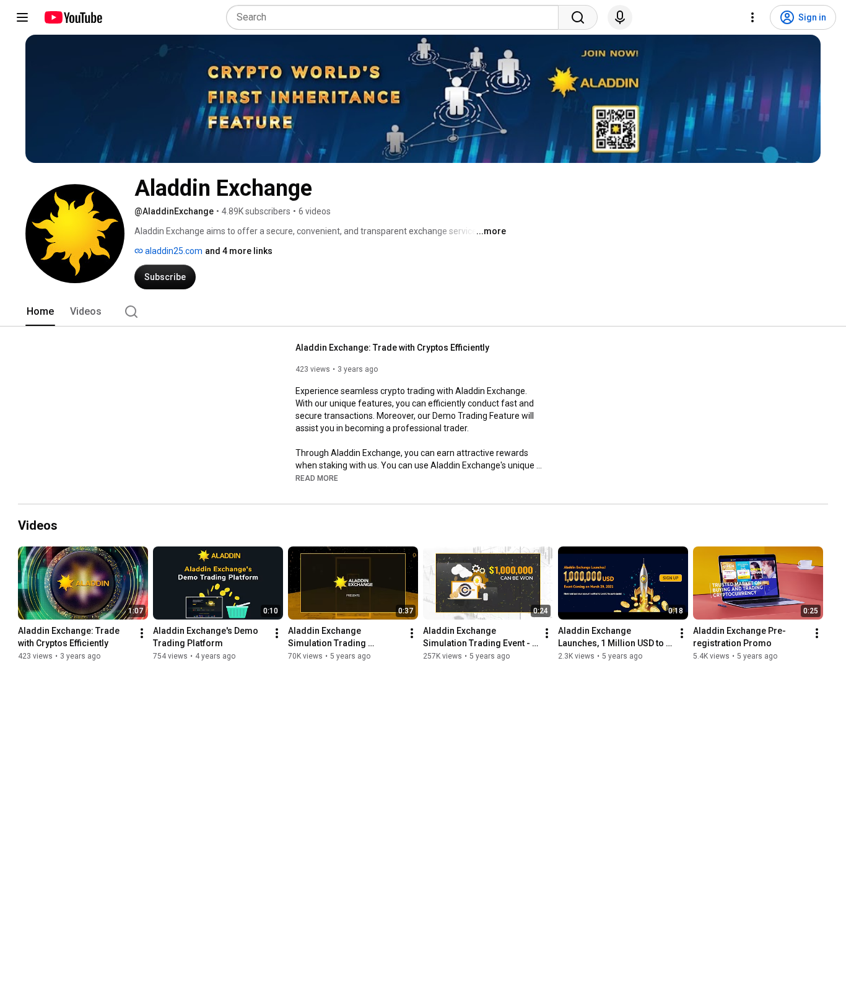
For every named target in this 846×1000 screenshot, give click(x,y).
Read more (316, 478)
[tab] (40, 312)
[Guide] (22, 17)
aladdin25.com (173, 251)
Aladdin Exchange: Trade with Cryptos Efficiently (392, 348)
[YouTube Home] (73, 17)
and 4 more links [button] (239, 251)
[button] (316, 477)
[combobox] (396, 17)
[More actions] (141, 633)
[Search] (578, 17)
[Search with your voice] (620, 17)
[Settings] (752, 17)
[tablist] (423, 312)
